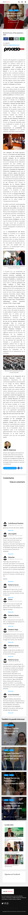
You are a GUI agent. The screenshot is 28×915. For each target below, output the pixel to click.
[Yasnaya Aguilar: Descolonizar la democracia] (14, 733)
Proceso (16, 10)
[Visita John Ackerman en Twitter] (3, 903)
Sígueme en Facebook (12, 874)
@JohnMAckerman (14, 45)
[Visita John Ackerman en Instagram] (7, 903)
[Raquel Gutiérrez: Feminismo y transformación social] (14, 783)
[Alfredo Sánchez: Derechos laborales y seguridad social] (14, 758)
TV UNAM (11, 725)
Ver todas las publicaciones (10, 468)
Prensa (11, 10)
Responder (10, 530)
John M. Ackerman (14, 18)
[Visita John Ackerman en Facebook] (5, 903)
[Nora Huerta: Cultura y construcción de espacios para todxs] (14, 808)
